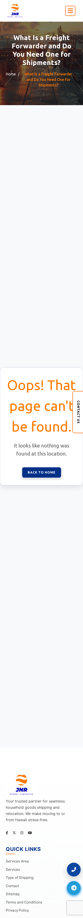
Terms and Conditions (24, 902)
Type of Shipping (19, 877)
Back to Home (42, 472)
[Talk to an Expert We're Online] (74, 870)
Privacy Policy (17, 910)
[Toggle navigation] (70, 11)
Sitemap (13, 894)
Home (11, 74)
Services (13, 869)
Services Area (17, 861)
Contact (12, 886)
